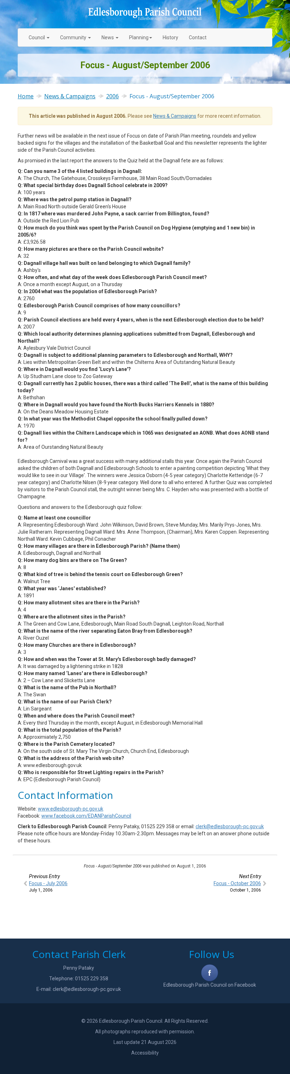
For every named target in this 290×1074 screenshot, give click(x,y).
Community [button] (73, 37)
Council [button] (37, 37)
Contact (198, 37)
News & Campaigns (69, 96)
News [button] (108, 37)
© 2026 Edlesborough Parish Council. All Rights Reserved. (145, 1021)
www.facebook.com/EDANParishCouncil (86, 816)
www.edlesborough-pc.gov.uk (70, 809)
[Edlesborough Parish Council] (145, 14)
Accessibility (145, 1053)
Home (26, 96)
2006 (112, 96)
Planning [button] (139, 37)
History (170, 37)
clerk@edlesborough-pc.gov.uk (230, 826)
